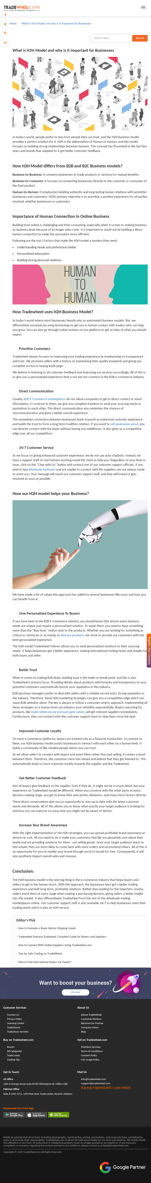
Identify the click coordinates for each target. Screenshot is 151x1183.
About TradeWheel (91, 1015)
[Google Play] (14, 1115)
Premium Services (91, 1047)
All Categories (14, 1051)
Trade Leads (13, 1055)
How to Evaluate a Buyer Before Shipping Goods (47, 928)
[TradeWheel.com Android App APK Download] (58, 1115)
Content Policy (89, 1055)
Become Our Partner (92, 1023)
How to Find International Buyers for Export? (44, 962)
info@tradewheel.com (93, 1079)
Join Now (75, 992)
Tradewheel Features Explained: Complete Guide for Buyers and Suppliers (62, 936)
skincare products (72, 635)
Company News (90, 1027)
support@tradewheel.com (95, 1083)
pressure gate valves (70, 712)
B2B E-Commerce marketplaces (45, 399)
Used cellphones (42, 712)
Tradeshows (13, 1027)
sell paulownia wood (124, 424)
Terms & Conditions (92, 1051)
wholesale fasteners (42, 469)
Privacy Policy (14, 1019)
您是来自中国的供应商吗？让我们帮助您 (106, 1088)
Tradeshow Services (18, 1032)
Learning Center (15, 1023)
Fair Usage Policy (90, 1059)
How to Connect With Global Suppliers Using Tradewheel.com (55, 945)
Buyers (11, 1047)
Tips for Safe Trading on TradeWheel (40, 953)
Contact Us (13, 1015)
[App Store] (36, 1115)
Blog (83, 1032)
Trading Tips (13, 1059)
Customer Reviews (91, 1019)
